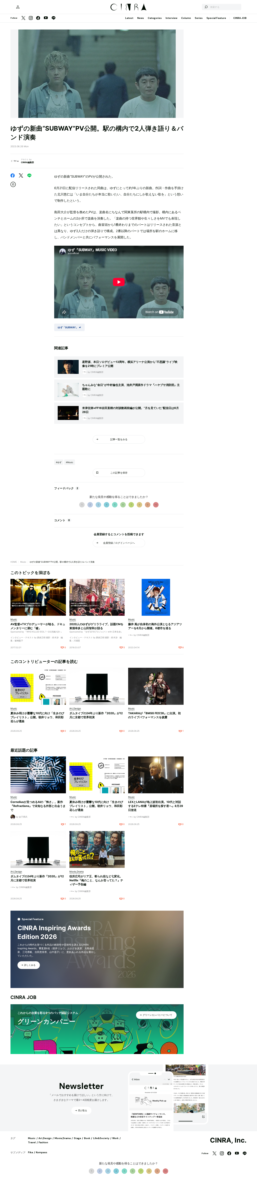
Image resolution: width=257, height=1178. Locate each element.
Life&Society (101, 1138)
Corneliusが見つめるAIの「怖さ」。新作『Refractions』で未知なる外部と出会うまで (38, 806)
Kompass (41, 1152)
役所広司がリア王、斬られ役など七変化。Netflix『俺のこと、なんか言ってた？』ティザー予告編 (96, 880)
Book (87, 1138)
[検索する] (206, 7)
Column (186, 18)
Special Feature (216, 18)
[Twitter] (23, 18)
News (140, 18)
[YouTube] (46, 18)
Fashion (43, 1142)
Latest (129, 18)
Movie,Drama (63, 1138)
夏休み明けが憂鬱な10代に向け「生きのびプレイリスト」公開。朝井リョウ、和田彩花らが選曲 (37, 717)
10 (155, 504)
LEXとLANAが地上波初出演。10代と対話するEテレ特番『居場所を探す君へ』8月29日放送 (155, 806)
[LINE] (53, 18)
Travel (32, 1142)
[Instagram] (31, 18)
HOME (13, 562)
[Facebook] (38, 18)
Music (23, 562)
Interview (171, 18)
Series (199, 18)
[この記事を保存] (13, 184)
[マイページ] (18, 7)
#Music (69, 462)
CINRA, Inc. (228, 1140)
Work (115, 1138)
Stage (77, 1138)
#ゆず (59, 462)
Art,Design (45, 1138)
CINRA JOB (240, 18)
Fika (30, 1152)
